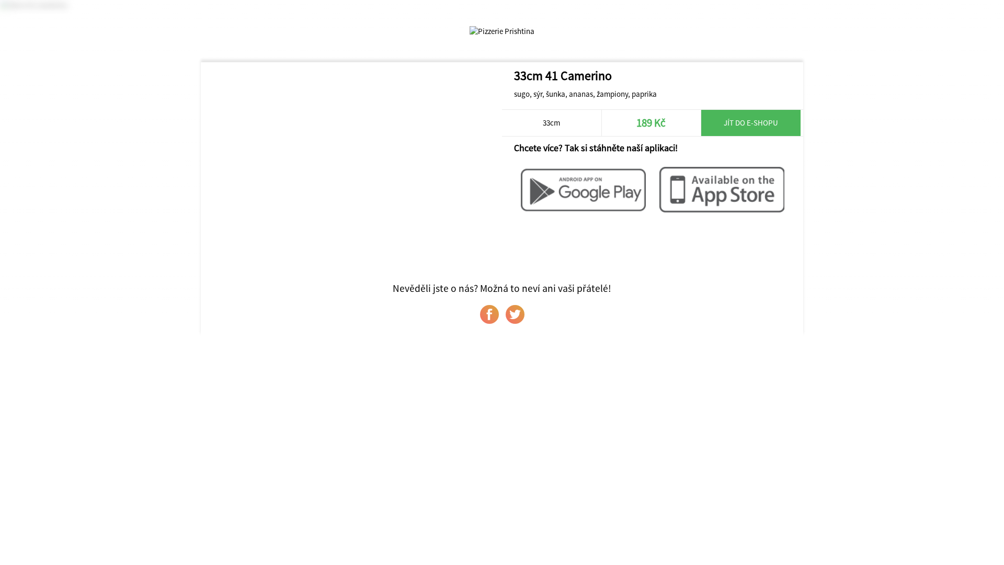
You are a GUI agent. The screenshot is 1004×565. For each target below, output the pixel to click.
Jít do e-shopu (751, 123)
